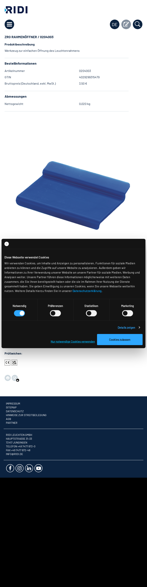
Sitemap (11, 407)
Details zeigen (126, 327)
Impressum (13, 403)
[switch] (55, 313)
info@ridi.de (14, 454)
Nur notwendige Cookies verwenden (73, 341)
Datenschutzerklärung (87, 291)
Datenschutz (15, 411)
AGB (8, 418)
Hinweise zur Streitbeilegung (26, 415)
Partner (11, 422)
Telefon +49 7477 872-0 (20, 446)
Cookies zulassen (119, 339)
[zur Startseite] (16, 9)
